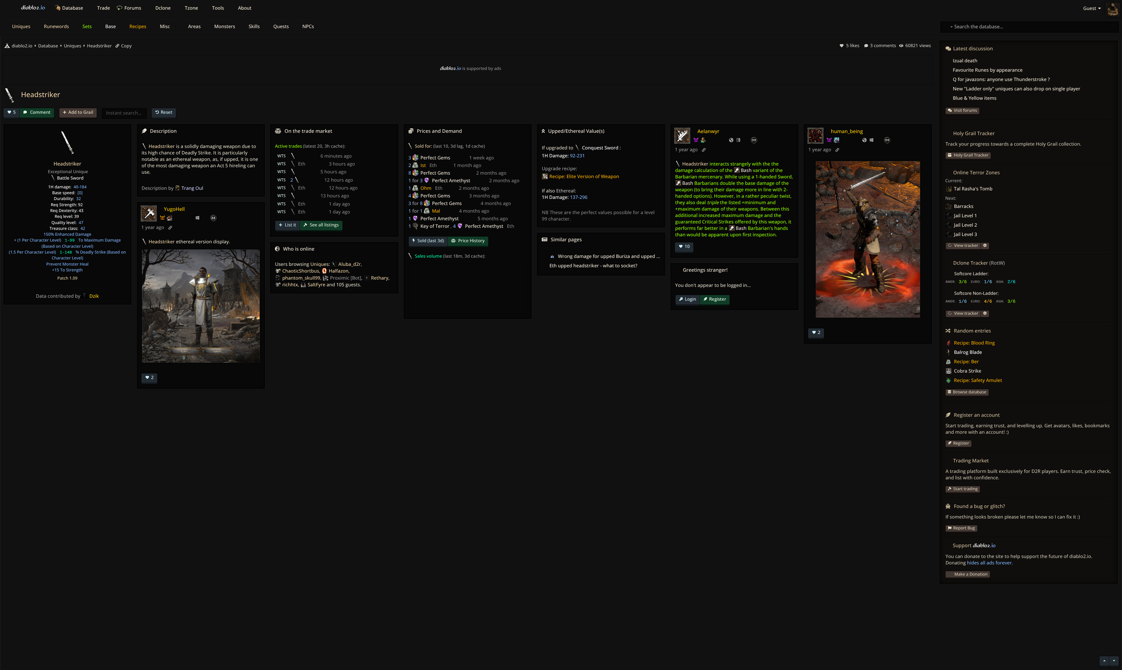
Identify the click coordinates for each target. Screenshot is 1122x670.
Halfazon (338, 271)
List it (290, 225)
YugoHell (174, 209)
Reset (166, 112)
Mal (436, 211)
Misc (164, 26)
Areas (194, 26)
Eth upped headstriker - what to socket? (593, 265)
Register (717, 299)
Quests (280, 26)
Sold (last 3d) (430, 241)
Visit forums (965, 110)
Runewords (56, 26)
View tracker (965, 245)
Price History (470, 241)
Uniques (20, 26)
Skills (253, 26)
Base (110, 26)
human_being (847, 131)
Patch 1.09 (67, 278)
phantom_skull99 (301, 278)
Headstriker (99, 46)
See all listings (324, 225)
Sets (86, 26)
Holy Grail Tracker (970, 155)
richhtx (290, 284)
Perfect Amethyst (451, 180)
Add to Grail (80, 112)
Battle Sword (70, 178)
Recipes (137, 26)
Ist (423, 165)
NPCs (307, 26)
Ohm (426, 188)
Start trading (965, 489)
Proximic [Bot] (345, 278)
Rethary (379, 278)
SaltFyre (316, 284)
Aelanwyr (708, 131)
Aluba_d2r (349, 264)
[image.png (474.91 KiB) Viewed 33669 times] (867, 239)
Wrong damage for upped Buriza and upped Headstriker (619, 256)
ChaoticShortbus (300, 271)
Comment (40, 112)
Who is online (298, 248)
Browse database (969, 392)
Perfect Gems (435, 157)
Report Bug (964, 528)
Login (690, 299)
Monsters (224, 26)
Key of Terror (434, 226)
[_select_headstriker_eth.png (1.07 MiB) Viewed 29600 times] (201, 306)
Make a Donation (971, 574)
